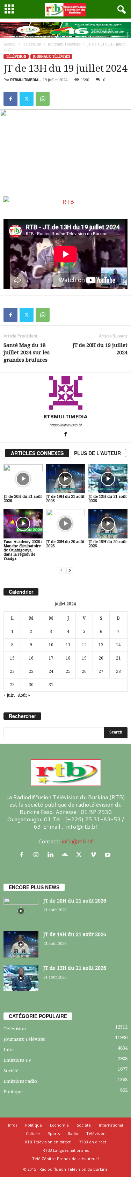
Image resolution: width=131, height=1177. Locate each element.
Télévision (32, 44)
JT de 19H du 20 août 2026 (107, 543)
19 (84, 658)
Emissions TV (17, 1060)
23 (31, 671)
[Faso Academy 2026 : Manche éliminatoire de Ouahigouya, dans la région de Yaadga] (23, 523)
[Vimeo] (95, 855)
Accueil (9, 44)
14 (118, 644)
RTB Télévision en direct (48, 1141)
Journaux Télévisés (64, 44)
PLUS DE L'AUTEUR (97, 453)
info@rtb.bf (77, 841)
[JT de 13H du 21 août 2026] (108, 478)
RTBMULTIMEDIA (24, 79)
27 (101, 671)
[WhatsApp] (43, 99)
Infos (8, 1049)
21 (118, 658)
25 (68, 671)
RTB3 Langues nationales (66, 1150)
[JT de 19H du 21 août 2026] (65, 478)
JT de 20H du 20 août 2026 (65, 543)
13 (101, 644)
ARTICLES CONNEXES (37, 453)
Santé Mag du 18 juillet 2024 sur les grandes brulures (26, 352)
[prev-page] (61, 570)
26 (84, 671)
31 (51, 684)
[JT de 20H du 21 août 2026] (23, 478)
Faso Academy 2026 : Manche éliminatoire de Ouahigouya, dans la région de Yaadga (22, 550)
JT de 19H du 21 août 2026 (65, 498)
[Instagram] (37, 855)
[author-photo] (65, 393)
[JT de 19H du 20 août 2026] (108, 523)
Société (11, 1070)
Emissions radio (20, 1081)
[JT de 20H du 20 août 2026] (65, 523)
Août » (24, 695)
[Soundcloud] (66, 855)
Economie (59, 1125)
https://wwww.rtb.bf (66, 425)
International (111, 1125)
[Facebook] (10, 99)
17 (51, 658)
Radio (73, 1133)
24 (51, 671)
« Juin (9, 695)
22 (12, 671)
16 (31, 658)
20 (101, 658)
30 (31, 684)
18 (68, 658)
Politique (13, 1091)
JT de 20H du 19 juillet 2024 (100, 349)
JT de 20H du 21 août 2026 (22, 498)
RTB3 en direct (92, 1141)
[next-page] (69, 570)
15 (12, 658)
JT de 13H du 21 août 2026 (107, 498)
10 (51, 644)
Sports (54, 1133)
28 (118, 671)
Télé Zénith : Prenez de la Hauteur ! (65, 1158)
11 (68, 644)
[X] (27, 99)
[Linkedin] (52, 855)
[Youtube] (108, 855)
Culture (33, 1133)
